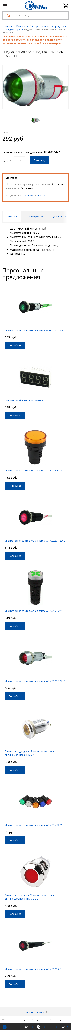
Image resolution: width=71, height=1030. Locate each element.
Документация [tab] (61, 216)
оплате (41, 195)
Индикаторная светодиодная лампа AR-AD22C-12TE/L (35, 681)
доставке (29, 195)
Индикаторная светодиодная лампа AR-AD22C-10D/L (35, 330)
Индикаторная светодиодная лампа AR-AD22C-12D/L (35, 540)
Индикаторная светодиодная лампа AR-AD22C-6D (33, 969)
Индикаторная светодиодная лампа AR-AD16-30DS (34, 470)
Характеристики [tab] (35, 216)
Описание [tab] (12, 216)
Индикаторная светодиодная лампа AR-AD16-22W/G (34, 610)
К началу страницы (34, 1012)
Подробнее (15, 345)
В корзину (39, 160)
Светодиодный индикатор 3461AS (24, 400)
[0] (66, 5)
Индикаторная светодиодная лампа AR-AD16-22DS (34, 825)
